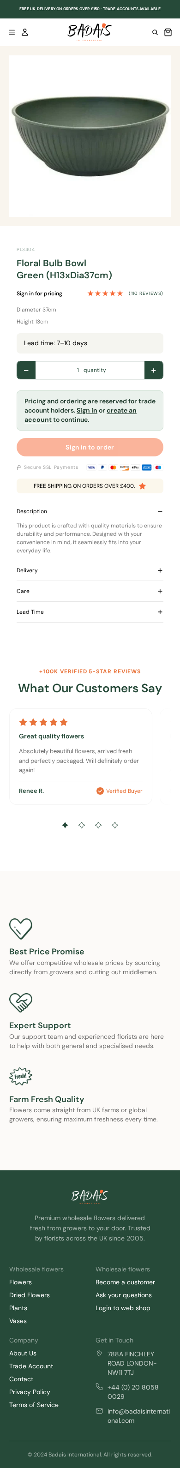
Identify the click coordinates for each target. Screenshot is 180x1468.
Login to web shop (123, 1308)
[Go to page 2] (81, 825)
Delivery (27, 570)
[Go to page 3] (98, 825)
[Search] (155, 32)
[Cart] (168, 32)
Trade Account (31, 1366)
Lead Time (30, 612)
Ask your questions (124, 1295)
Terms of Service (34, 1405)
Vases (18, 1321)
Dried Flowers (29, 1295)
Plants (18, 1308)
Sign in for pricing (39, 293)
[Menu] (12, 32)
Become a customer (125, 1282)
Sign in (87, 410)
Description (32, 511)
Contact (21, 1379)
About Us (22, 1353)
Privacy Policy (29, 1392)
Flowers (20, 1282)
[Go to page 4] (114, 825)
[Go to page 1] (65, 825)
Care (23, 591)
